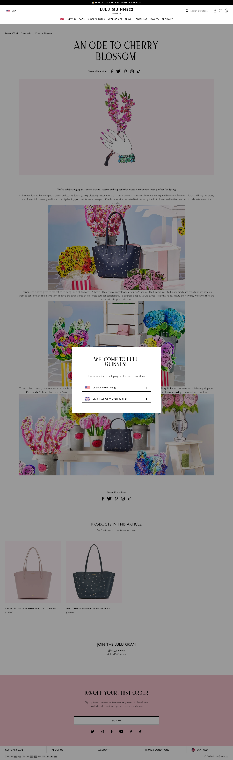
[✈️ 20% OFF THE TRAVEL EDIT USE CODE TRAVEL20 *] (116, 2)
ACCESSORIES (114, 19)
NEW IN (72, 19)
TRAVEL (129, 19)
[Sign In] (215, 11)
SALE (62, 19)
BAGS (81, 19)
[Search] (187, 10)
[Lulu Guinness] (116, 11)
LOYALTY (154, 19)
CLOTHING (141, 19)
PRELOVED (167, 19)
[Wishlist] (220, 11)
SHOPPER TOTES (96, 19)
